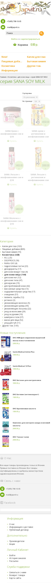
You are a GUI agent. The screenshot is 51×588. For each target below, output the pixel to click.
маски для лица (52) (13, 320)
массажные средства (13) (16, 288)
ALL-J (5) (8, 257)
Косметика (8, 65)
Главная (3, 77)
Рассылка (13, 561)
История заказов (17, 558)
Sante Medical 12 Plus (22, 366)
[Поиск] (41, 33)
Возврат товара (17, 575)
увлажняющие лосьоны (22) (17, 308)
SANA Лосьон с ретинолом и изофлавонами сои (38, 177)
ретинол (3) (9, 300)
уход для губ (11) (12, 322)
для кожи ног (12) (12, 277)
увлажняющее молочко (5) (17, 303)
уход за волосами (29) (15, 311)
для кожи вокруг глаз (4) (16, 271)
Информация (9, 70)
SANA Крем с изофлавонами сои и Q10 (12, 134)
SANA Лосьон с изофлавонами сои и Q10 (12, 177)
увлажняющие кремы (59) (16, 305)
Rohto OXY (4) (10, 263)
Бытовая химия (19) (11, 252)
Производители (16, 541)
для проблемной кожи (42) (17, 286)
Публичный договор (19, 529)
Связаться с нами (17, 572)
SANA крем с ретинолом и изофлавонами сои (38, 134)
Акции (12, 544)
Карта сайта (15, 578)
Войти (14, 39)
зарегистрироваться (30, 39)
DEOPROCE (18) (11, 260)
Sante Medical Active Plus (23, 352)
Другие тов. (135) (10, 325)
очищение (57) (11, 294)
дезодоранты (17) (12, 269)
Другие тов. (34, 65)
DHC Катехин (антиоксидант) (26, 394)
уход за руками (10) (13, 314)
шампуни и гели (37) (13, 317)
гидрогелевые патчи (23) (16, 266)
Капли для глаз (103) (12, 246)
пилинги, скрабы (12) (14, 297)
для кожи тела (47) (13, 280)
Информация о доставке (21, 527)
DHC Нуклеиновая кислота (24, 409)
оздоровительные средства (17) (19, 291)
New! (4, 56)
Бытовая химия (36, 61)
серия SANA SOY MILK (39, 77)
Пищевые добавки (12, 61)
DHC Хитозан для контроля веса (27, 380)
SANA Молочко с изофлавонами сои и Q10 (12, 221)
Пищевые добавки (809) (13, 249)
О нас (12, 524)
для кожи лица (23, 77)
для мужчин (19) (12, 283)
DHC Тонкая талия (21, 437)
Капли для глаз (36, 56)
